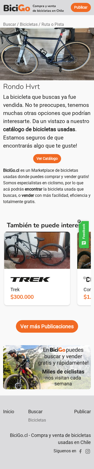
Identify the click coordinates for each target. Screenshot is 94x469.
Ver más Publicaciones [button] (47, 326)
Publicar (82, 411)
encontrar (33, 189)
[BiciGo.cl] (17, 7)
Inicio (8, 411)
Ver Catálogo (47, 158)
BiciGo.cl (11, 170)
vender (28, 195)
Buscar (9, 24)
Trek (15, 289)
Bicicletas (29, 24)
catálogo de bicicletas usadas (39, 129)
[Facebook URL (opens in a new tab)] (80, 450)
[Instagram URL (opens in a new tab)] (88, 450)
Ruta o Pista (53, 24)
